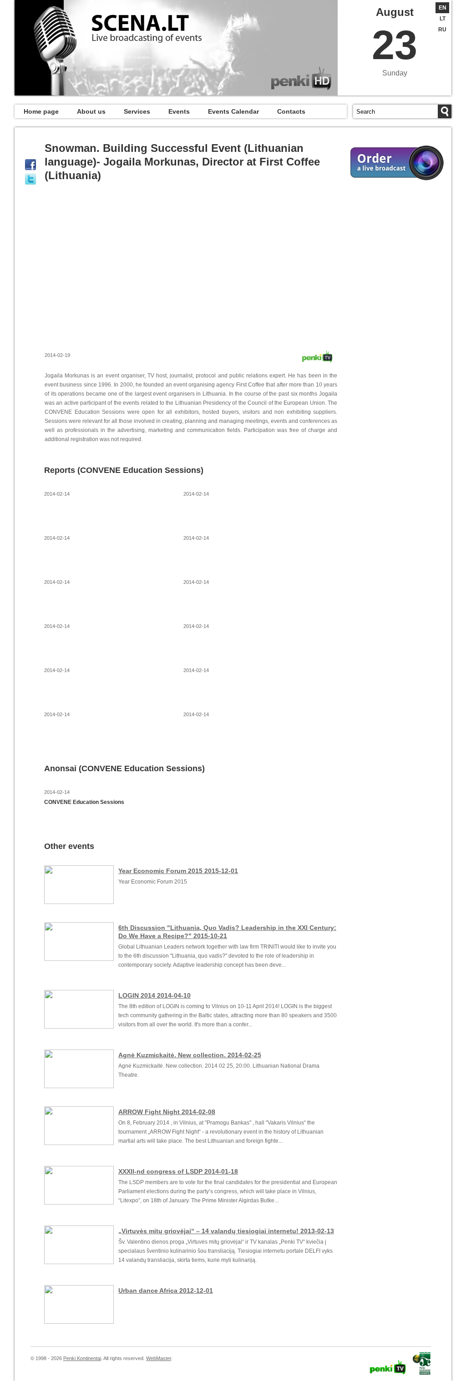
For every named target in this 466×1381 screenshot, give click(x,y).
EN (442, 8)
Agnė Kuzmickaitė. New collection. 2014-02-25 (189, 1055)
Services (137, 111)
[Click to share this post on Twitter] (30, 179)
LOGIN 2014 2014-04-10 (154, 995)
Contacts (291, 111)
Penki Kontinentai (82, 1358)
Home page (41, 111)
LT (443, 18)
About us (91, 111)
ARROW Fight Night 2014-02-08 (166, 1111)
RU (442, 29)
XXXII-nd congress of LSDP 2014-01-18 (178, 1171)
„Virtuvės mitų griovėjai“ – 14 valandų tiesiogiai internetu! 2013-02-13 (226, 1231)
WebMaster (158, 1358)
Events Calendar (233, 111)
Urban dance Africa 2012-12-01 (165, 1290)
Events (179, 111)
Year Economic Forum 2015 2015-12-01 (178, 870)
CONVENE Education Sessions (84, 802)
